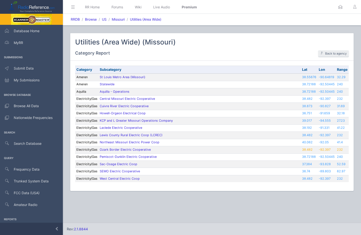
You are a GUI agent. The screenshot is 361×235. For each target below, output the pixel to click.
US (104, 19)
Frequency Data (27, 169)
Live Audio (161, 7)
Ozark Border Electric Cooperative (125, 149)
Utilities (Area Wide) (145, 19)
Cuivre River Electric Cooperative (124, 106)
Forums (117, 7)
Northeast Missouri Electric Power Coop (129, 142)
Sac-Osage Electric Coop (118, 164)
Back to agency (336, 53)
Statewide (107, 84)
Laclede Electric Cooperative (121, 128)
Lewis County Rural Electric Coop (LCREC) (131, 135)
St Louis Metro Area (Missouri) (122, 77)
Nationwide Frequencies (33, 118)
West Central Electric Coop (120, 178)
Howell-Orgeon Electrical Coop (123, 113)
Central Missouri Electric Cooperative (127, 99)
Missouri (118, 19)
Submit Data (24, 68)
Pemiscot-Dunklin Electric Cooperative (128, 157)
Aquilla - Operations (114, 91)
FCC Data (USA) (27, 193)
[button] (340, 7)
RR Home (92, 7)
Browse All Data (26, 106)
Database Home (27, 31)
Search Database (28, 143)
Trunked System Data (31, 181)
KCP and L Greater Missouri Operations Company (136, 120)
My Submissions (27, 80)
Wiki (138, 7)
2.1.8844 (81, 229)
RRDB (75, 19)
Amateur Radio (25, 205)
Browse (91, 19)
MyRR (18, 43)
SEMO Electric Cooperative (120, 171)
